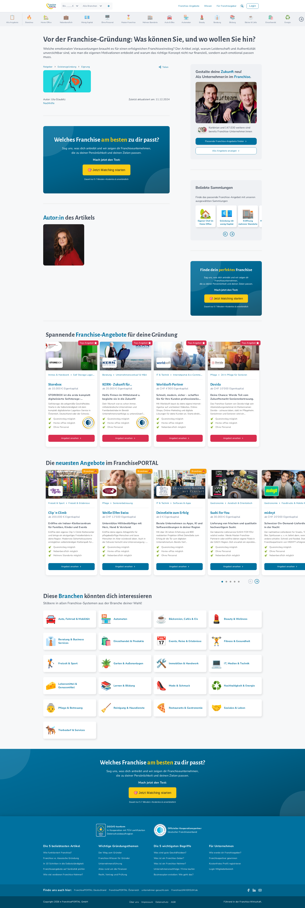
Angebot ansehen (70, 438)
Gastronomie (217, 503)
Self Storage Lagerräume (86, 374)
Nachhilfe (48, 103)
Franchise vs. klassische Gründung (61, 858)
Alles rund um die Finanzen (112, 869)
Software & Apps (182, 503)
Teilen (165, 67)
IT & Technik (162, 374)
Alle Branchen (90, 5)
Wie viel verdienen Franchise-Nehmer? (63, 874)
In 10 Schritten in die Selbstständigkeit (63, 863)
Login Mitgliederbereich (221, 869)
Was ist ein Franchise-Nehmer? (170, 863)
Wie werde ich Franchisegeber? (225, 852)
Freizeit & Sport (56, 503)
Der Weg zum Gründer (110, 852)
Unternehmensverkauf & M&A (131, 374)
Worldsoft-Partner (169, 384)
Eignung (85, 66)
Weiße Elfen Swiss (115, 513)
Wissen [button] (208, 5)
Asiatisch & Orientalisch (240, 503)
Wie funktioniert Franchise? (57, 852)
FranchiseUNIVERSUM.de (184, 890)
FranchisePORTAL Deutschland (90, 890)
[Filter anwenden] (108, 6)
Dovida (215, 384)
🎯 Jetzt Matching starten (106, 170)
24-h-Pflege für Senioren (234, 374)
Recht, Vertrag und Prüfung (112, 874)
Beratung (107, 374)
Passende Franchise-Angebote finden (224, 141)
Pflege (213, 374)
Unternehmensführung (110, 863)
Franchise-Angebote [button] (188, 5)
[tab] (222, 581)
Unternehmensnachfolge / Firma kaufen (174, 869)
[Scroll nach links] (26, 19)
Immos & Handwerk (58, 374)
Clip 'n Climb (57, 513)
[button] (242, 6)
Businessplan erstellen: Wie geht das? (173, 874)
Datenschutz (162, 902)
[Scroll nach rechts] (301, 19)
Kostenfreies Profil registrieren (225, 863)
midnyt (269, 513)
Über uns (134, 902)
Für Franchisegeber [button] (227, 5)
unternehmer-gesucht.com (155, 890)
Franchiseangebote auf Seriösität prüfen (64, 869)
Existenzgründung (67, 66)
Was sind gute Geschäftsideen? (170, 852)
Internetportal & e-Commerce (188, 374)
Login (252, 6)
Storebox (55, 384)
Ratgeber (48, 66)
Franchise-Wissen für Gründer (114, 858)
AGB (173, 902)
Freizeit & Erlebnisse (79, 503)
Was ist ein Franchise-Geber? (169, 858)
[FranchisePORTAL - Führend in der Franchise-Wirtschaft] (51, 6)
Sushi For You (220, 513)
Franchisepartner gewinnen (223, 858)
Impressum (147, 902)
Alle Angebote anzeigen (224, 150)
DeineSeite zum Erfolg (172, 513)
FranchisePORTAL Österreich (124, 890)
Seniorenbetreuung (123, 503)
